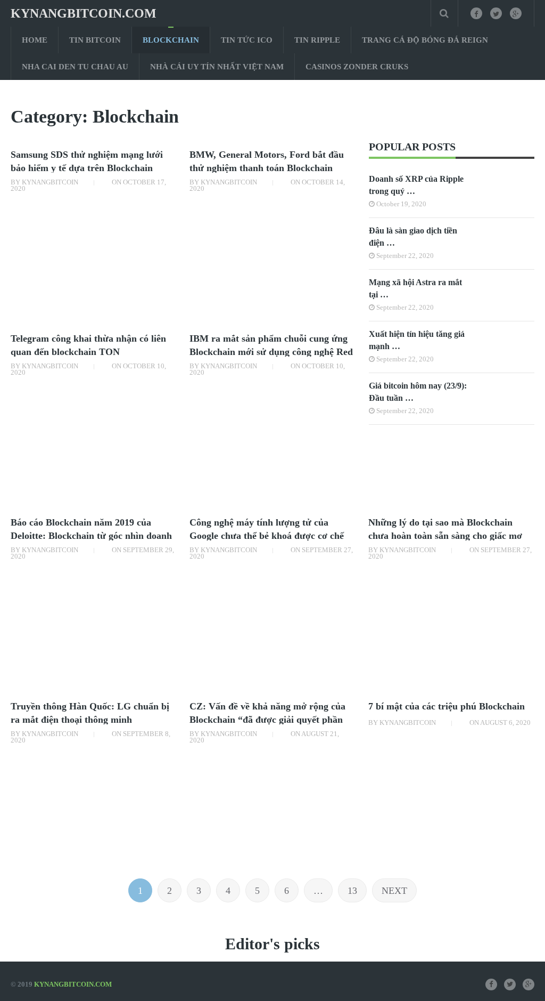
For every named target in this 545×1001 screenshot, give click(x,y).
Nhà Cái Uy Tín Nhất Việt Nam (217, 66)
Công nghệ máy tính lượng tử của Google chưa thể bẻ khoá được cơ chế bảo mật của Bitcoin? (266, 535)
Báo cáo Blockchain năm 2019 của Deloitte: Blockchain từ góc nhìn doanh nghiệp (91, 535)
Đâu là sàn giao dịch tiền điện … (413, 236)
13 (352, 890)
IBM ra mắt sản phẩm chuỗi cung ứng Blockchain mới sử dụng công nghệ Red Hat (271, 351)
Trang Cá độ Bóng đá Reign (425, 40)
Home (34, 40)
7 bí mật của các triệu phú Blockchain (446, 706)
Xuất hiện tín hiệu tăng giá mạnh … (417, 340)
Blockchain (171, 40)
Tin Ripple (317, 40)
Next (394, 890)
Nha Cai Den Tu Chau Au (75, 66)
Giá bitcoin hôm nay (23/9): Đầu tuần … (418, 391)
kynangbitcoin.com (83, 13)
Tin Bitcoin (95, 40)
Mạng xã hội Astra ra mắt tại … (415, 288)
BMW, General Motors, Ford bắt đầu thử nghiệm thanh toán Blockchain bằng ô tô (266, 168)
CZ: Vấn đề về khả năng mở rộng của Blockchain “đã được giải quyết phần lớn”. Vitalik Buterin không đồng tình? (269, 719)
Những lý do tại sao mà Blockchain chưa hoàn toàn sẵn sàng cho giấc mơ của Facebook (445, 535)
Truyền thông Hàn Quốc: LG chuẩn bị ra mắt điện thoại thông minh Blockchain (90, 719)
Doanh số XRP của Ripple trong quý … (416, 185)
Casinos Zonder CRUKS (356, 66)
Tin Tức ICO (246, 40)
